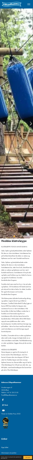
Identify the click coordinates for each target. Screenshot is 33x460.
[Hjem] (11, 4)
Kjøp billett (4, 447)
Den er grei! (28, 457)
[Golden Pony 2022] (16, 423)
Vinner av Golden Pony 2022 (11, 414)
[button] (14, 236)
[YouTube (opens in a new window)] (16, 410)
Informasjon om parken (8, 453)
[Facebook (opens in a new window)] (16, 400)
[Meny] (29, 4)
